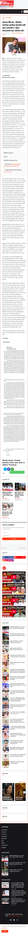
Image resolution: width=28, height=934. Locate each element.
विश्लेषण (3, 843)
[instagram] (17, 920)
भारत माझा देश (4, 836)
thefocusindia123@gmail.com (16, 915)
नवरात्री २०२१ (4, 834)
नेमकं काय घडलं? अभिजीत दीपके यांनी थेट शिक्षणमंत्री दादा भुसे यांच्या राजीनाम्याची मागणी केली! (17, 678)
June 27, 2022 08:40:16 (17, 33)
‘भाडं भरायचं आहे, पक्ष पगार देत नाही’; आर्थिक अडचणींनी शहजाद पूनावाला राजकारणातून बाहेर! (16, 742)
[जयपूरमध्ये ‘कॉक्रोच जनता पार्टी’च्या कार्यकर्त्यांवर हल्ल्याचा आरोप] (5, 872)
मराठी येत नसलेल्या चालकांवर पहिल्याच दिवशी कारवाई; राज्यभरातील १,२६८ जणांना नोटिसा (18, 685)
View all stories (22, 782)
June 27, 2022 (7, 171)
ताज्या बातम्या (4, 832)
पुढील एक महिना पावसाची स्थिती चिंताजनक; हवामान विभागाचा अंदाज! (7, 513)
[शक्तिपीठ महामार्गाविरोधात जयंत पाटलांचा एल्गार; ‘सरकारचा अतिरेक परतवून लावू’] (5, 858)
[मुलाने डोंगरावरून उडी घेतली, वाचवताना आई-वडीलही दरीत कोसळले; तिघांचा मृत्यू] (5, 865)
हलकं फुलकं (4, 847)
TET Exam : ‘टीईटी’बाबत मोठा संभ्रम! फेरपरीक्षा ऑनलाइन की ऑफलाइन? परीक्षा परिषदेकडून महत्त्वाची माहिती (17, 699)
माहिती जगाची (4, 838)
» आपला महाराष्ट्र (8, 17)
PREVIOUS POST (22, 548)
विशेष (3, 840)
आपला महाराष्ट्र (4, 830)
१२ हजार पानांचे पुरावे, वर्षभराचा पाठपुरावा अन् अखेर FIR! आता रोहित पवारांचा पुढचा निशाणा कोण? (17, 728)
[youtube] (14, 920)
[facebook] (10, 920)
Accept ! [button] (5, 931)
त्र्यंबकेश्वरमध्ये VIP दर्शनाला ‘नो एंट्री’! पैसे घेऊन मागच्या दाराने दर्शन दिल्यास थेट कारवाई (18, 706)
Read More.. (5, 498)
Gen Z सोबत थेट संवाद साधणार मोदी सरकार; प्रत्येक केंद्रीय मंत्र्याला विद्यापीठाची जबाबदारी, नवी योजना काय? (17, 721)
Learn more (4, 928)
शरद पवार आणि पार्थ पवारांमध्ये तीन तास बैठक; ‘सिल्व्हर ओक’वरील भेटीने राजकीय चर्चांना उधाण (17, 692)
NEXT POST (4, 548)
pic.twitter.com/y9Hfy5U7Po (11, 166)
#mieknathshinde (15, 164)
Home (3, 17)
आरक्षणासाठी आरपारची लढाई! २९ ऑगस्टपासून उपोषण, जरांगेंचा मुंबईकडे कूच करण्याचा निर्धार (18, 735)
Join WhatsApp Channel (18, 472)
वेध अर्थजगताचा (4, 845)
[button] (22, 11)
